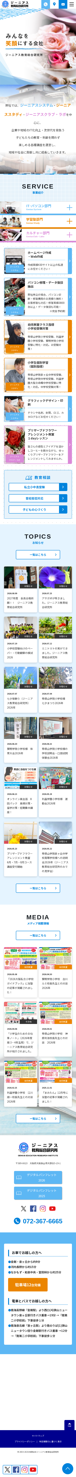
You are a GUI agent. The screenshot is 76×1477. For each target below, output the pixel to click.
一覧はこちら (38, 555)
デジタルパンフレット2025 (42, 1193)
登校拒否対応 (34, 498)
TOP (69, 1426)
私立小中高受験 (34, 487)
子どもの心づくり (34, 509)
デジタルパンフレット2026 (42, 1177)
